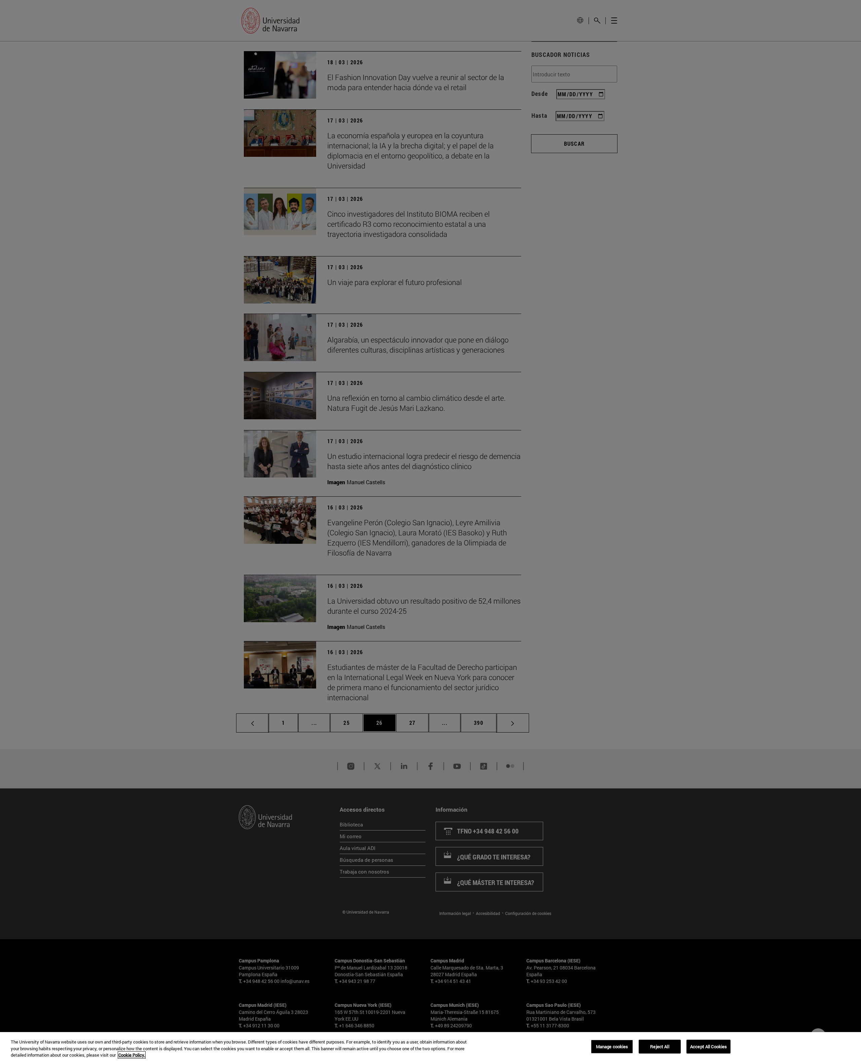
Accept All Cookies (708, 1046)
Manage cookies (612, 1046)
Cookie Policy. (131, 1055)
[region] (430, 1047)
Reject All (659, 1046)
